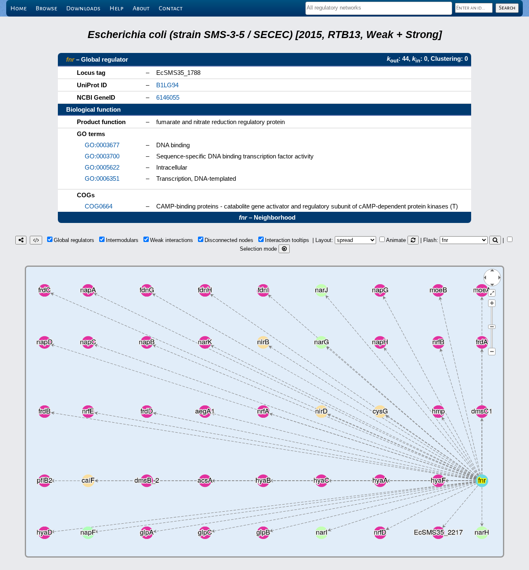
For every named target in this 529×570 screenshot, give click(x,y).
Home (18, 8)
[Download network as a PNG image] (20, 240)
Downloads (83, 8)
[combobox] (378, 8)
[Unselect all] (284, 248)
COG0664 (98, 206)
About (141, 8)
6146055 (167, 97)
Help (117, 8)
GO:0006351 (102, 178)
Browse (46, 8)
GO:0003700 (102, 156)
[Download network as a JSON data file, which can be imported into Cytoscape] (36, 240)
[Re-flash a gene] (495, 240)
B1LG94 (167, 85)
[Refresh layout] (413, 240)
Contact (171, 8)
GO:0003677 (102, 144)
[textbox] (379, 7)
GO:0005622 (102, 167)
